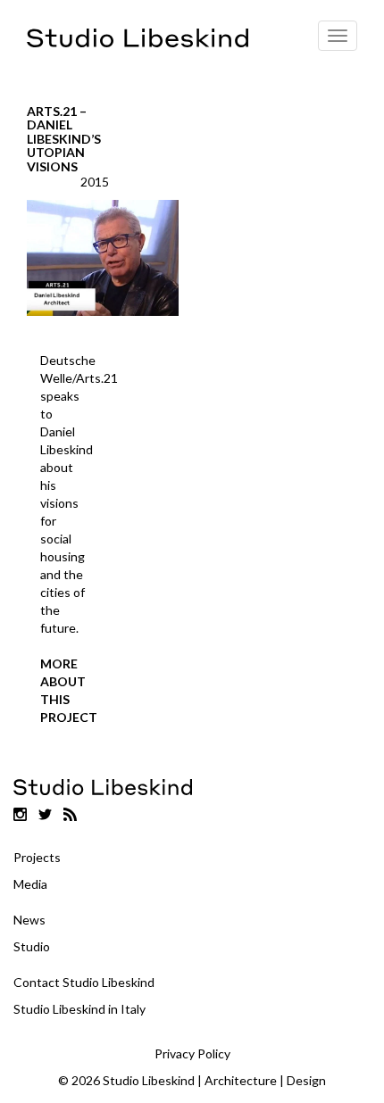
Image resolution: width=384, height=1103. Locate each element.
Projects (37, 857)
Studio (31, 946)
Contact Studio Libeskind (83, 982)
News (29, 919)
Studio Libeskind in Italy (79, 1008)
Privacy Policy (192, 1053)
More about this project (64, 690)
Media (30, 884)
